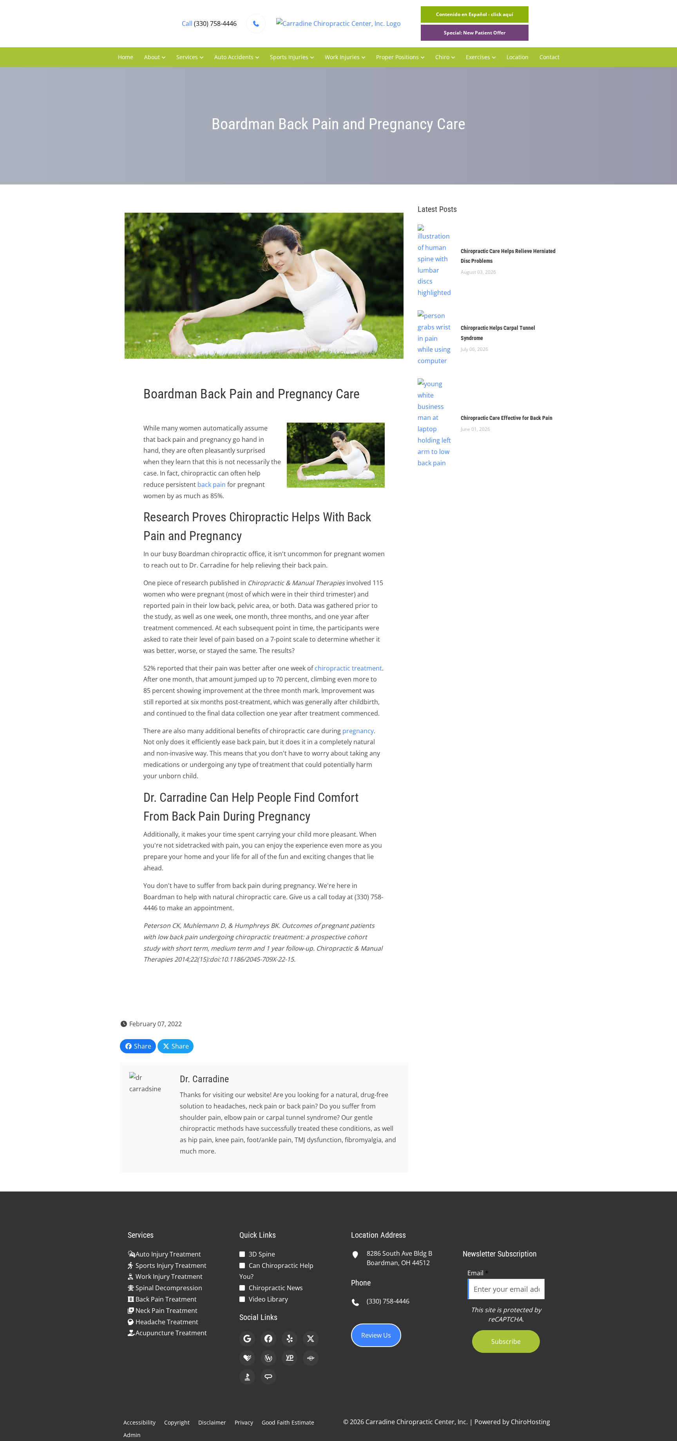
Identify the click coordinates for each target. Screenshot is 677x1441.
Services (187, 57)
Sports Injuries (289, 57)
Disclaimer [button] (212, 1422)
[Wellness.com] (268, 1358)
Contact (549, 57)
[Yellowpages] (289, 1358)
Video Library (268, 1299)
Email (478, 1273)
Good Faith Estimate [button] (288, 1422)
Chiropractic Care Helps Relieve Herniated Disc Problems (508, 256)
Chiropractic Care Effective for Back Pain (506, 418)
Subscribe (506, 1341)
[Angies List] (268, 1377)
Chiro (442, 57)
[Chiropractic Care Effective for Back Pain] (435, 422)
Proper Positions (397, 57)
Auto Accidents (233, 57)
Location (518, 57)
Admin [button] (132, 1435)
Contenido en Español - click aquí (474, 14)
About (152, 57)
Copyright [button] (177, 1422)
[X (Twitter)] (311, 1339)
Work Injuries (342, 57)
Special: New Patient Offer (474, 32)
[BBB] (247, 1377)
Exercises (478, 57)
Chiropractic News (276, 1288)
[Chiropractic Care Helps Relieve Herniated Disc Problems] (435, 261)
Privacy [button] (244, 1422)
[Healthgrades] (247, 1358)
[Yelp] (289, 1339)
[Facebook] (268, 1339)
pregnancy (358, 731)
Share (141, 1046)
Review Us (376, 1335)
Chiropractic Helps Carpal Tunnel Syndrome (498, 333)
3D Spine (262, 1254)
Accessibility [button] (139, 1422)
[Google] (247, 1339)
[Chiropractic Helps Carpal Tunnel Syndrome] (435, 337)
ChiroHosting (530, 1421)
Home (125, 57)
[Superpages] (311, 1358)
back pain (211, 484)
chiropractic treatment (348, 668)
